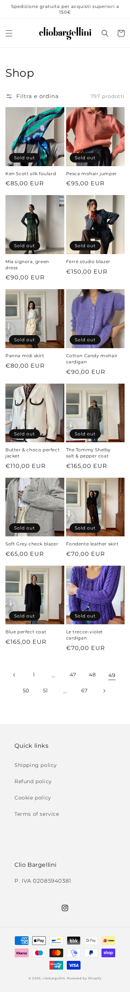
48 (92, 674)
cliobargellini (54, 978)
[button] (9, 33)
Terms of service (36, 814)
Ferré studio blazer (88, 261)
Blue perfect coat (25, 631)
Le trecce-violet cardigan (84, 635)
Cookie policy (32, 797)
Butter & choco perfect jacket (32, 453)
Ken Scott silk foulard (30, 173)
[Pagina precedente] (14, 675)
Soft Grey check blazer (31, 543)
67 (84, 690)
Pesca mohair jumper (91, 173)
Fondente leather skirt (92, 543)
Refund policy (33, 781)
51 (45, 690)
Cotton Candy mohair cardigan (92, 358)
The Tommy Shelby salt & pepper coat (88, 453)
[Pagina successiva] (104, 691)
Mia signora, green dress (27, 264)
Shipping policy (35, 765)
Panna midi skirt (24, 355)
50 (26, 690)
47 (73, 674)
